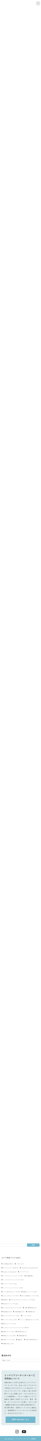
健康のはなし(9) (8, 1343)
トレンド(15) (27, 1315)
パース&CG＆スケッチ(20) (11, 1292)
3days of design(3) (10, 1272)
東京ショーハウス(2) (9, 1323)
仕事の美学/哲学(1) (32, 1339)
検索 (33, 1245)
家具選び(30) (7, 1311)
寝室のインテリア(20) (30, 1292)
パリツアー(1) (24, 1272)
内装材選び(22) (19, 1311)
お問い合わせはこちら (20, 1419)
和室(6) (5, 1299)
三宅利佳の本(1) (8, 1264)
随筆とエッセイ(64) (9, 1335)
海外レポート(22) (8, 1331)
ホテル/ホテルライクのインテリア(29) (23, 1299)
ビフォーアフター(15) (10, 1284)
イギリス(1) (20, 1264)
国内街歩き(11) (22, 1331)
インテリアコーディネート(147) (13, 1276)
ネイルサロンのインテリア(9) (12, 1307)
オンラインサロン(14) (10, 1319)
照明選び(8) (31, 1311)
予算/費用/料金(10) (31, 1307)
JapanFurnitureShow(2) (29, 1268)
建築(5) (20, 1339)
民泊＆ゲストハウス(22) (10, 1303)
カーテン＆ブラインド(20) (11, 1315)
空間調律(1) (30, 1276)
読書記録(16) (23, 1335)
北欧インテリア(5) (9, 1339)
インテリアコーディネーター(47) (13, 1280)
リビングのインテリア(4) (11, 1296)
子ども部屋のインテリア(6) (30, 1296)
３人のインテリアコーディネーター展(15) (16, 1327)
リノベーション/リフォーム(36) (13, 1288)
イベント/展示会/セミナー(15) (29, 1319)
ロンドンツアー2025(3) (10, 1268)
